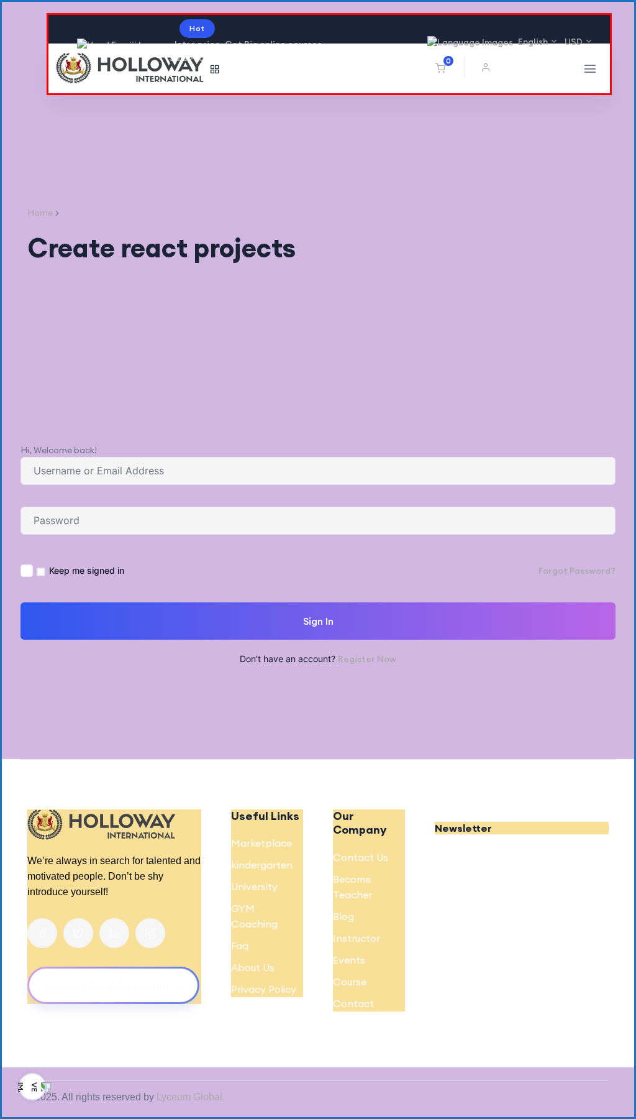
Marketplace (261, 843)
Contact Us (360, 857)
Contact (353, 1003)
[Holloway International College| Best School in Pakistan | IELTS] (130, 68)
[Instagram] (150, 933)
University (254, 886)
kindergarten (262, 865)
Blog (343, 916)
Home (40, 212)
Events (349, 960)
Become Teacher (352, 887)
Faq (239, 945)
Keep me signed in (86, 570)
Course (349, 981)
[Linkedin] (114, 933)
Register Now (367, 659)
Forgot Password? (577, 570)
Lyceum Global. (191, 1097)
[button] (488, 67)
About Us (253, 967)
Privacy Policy (263, 989)
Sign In (318, 621)
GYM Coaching (254, 916)
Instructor (356, 938)
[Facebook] (42, 933)
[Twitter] (78, 933)
